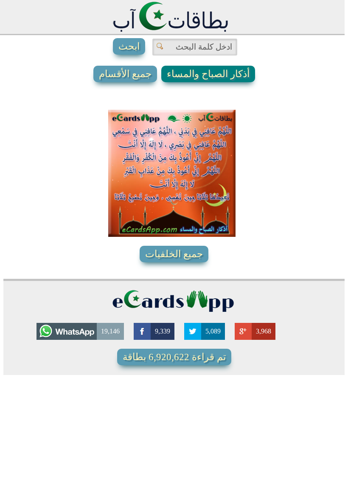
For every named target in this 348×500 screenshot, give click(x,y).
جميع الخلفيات (174, 254)
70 (180, 226)
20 (141, 120)
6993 (161, 209)
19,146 (110, 331)
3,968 (263, 331)
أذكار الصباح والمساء (208, 74)
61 (208, 209)
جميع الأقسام (125, 74)
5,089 (213, 331)
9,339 (162, 331)
